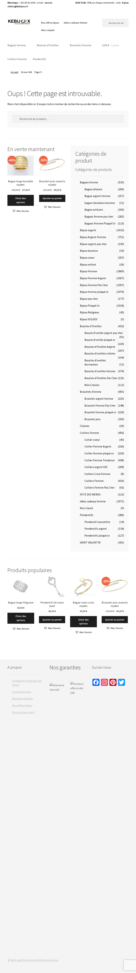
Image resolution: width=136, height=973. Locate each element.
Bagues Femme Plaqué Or (99, 223)
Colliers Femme (17, 59)
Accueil (14, 72)
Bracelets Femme (80, 45)
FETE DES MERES (90, 494)
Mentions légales (22, 698)
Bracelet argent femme (98, 398)
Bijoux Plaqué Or (90, 305)
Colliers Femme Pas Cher (99, 487)
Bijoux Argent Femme (93, 237)
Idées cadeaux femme (75, 22)
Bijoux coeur (87, 257)
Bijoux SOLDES (88, 319)
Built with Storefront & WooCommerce (34, 960)
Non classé (86, 508)
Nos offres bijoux (50, 22)
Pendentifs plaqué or (97, 535)
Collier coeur (92, 439)
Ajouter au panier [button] (52, 198)
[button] (20, 211)
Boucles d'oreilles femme (99, 371)
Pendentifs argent (95, 528)
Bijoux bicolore (89, 250)
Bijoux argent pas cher (93, 244)
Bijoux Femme (88, 271)
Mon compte (48, 30)
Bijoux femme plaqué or (94, 292)
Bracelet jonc (92, 419)
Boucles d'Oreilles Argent (99, 346)
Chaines (84, 426)
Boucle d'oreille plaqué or (99, 340)
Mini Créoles (91, 385)
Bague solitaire (93, 209)
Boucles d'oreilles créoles (99, 353)
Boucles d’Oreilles (48, 45)
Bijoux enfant (88, 264)
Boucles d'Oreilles (91, 326)
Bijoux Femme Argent (93, 278)
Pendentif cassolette (97, 522)
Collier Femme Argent (97, 446)
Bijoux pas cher (89, 298)
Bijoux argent (88, 230)
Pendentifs (39, 59)
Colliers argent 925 (95, 467)
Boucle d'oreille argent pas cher (103, 333)
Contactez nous (21, 691)
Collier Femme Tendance (99, 460)
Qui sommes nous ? (23, 712)
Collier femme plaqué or (99, 453)
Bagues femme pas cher (98, 216)
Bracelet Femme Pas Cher (100, 405)
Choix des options (20, 200)
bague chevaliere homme (99, 203)
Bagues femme (16, 45)
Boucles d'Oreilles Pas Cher (100, 378)
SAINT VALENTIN (90, 542)
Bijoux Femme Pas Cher (94, 285)
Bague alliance (93, 189)
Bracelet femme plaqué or (100, 412)
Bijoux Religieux (89, 312)
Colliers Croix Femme (97, 474)
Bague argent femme (97, 196)
